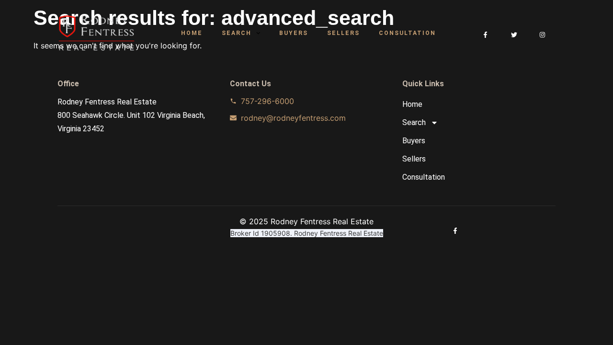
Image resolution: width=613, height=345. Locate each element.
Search (236, 33)
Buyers (293, 33)
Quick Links (423, 83)
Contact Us (250, 83)
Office (68, 83)
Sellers (343, 33)
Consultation (407, 33)
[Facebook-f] (485, 34)
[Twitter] (514, 34)
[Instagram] (542, 34)
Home (192, 33)
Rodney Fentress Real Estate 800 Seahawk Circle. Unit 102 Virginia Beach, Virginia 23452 (131, 115)
